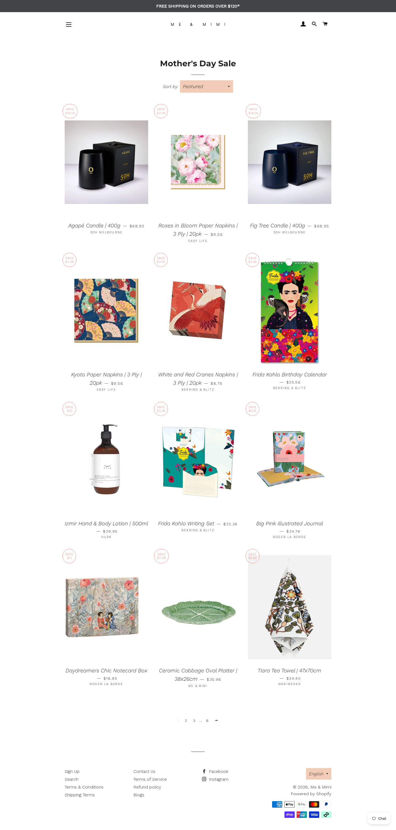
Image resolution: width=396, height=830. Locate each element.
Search (71, 779)
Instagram (217, 779)
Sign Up (72, 771)
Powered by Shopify (311, 793)
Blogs (138, 794)
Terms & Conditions (84, 787)
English (316, 773)
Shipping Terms (80, 794)
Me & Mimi (320, 787)
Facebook (217, 771)
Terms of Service (150, 779)
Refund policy (147, 787)
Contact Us (144, 771)
